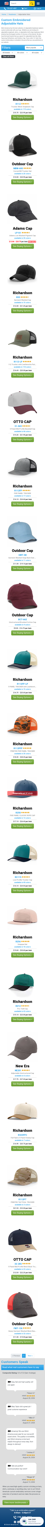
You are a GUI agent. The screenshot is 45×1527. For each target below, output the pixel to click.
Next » (30, 1356)
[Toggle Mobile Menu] (38, 3)
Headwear (12, 14)
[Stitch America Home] (6, 3)
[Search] (32, 3)
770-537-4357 (11, 8)
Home (4, 14)
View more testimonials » (16, 1502)
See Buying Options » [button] (22, 117)
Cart (25, 8)
